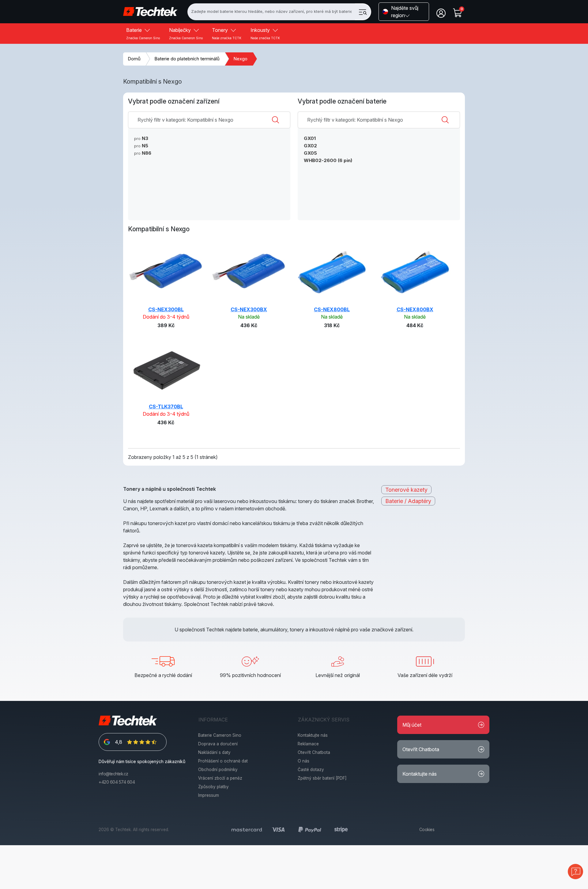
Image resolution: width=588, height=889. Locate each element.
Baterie (143, 33)
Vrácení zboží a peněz (220, 778)
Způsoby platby (213, 786)
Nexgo (240, 59)
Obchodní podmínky (218, 769)
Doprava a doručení (218, 743)
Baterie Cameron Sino (219, 735)
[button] (404, 11)
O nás (303, 760)
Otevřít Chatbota (314, 752)
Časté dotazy (311, 769)
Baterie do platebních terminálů (187, 59)
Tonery (226, 33)
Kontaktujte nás (313, 735)
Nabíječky (186, 33)
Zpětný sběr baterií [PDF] (322, 778)
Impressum (208, 795)
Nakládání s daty (214, 752)
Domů (134, 59)
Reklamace (308, 743)
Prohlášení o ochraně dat (223, 760)
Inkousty (265, 33)
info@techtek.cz (113, 773)
